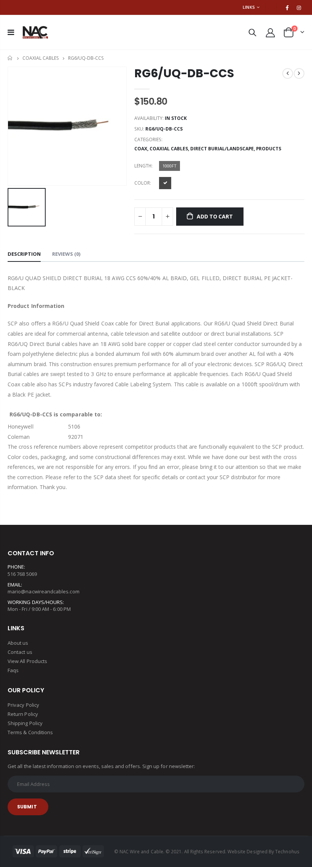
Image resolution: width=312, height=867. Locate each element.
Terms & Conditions (30, 732)
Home (10, 58)
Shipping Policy (25, 723)
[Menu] (11, 32)
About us (18, 642)
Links (249, 7)
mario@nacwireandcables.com (44, 591)
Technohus (287, 851)
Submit (27, 806)
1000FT (169, 166)
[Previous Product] (287, 73)
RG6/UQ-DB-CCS (184, 73)
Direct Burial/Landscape (222, 148)
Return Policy (23, 714)
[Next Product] (299, 73)
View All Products (27, 661)
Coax (140, 148)
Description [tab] (24, 253)
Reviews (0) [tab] (66, 253)
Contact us (20, 652)
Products (268, 148)
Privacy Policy (23, 704)
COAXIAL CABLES (40, 58)
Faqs (13, 670)
